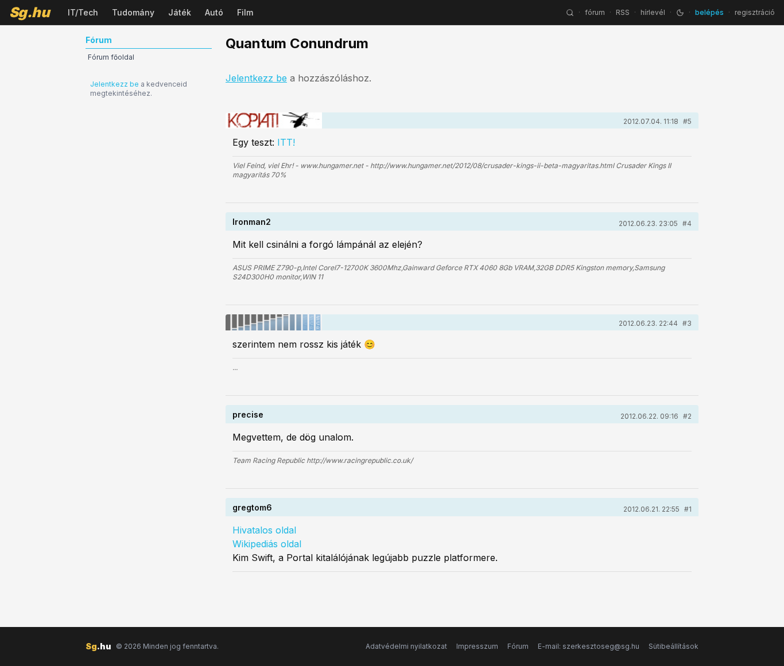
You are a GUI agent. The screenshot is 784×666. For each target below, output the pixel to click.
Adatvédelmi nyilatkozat (406, 646)
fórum (595, 12)
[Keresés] (570, 13)
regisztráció (755, 12)
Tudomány (133, 12)
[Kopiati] (274, 120)
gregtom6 (252, 507)
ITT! (286, 142)
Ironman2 (251, 222)
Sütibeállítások (673, 646)
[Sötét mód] (680, 13)
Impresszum (477, 646)
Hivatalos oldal (264, 530)
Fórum (518, 646)
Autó (214, 12)
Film (245, 12)
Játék (179, 12)
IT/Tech (83, 12)
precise (247, 414)
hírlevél (653, 12)
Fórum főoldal (111, 57)
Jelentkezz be (114, 84)
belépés (709, 12)
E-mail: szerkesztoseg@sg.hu (588, 646)
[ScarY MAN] (274, 322)
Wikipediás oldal (266, 544)
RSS (623, 12)
